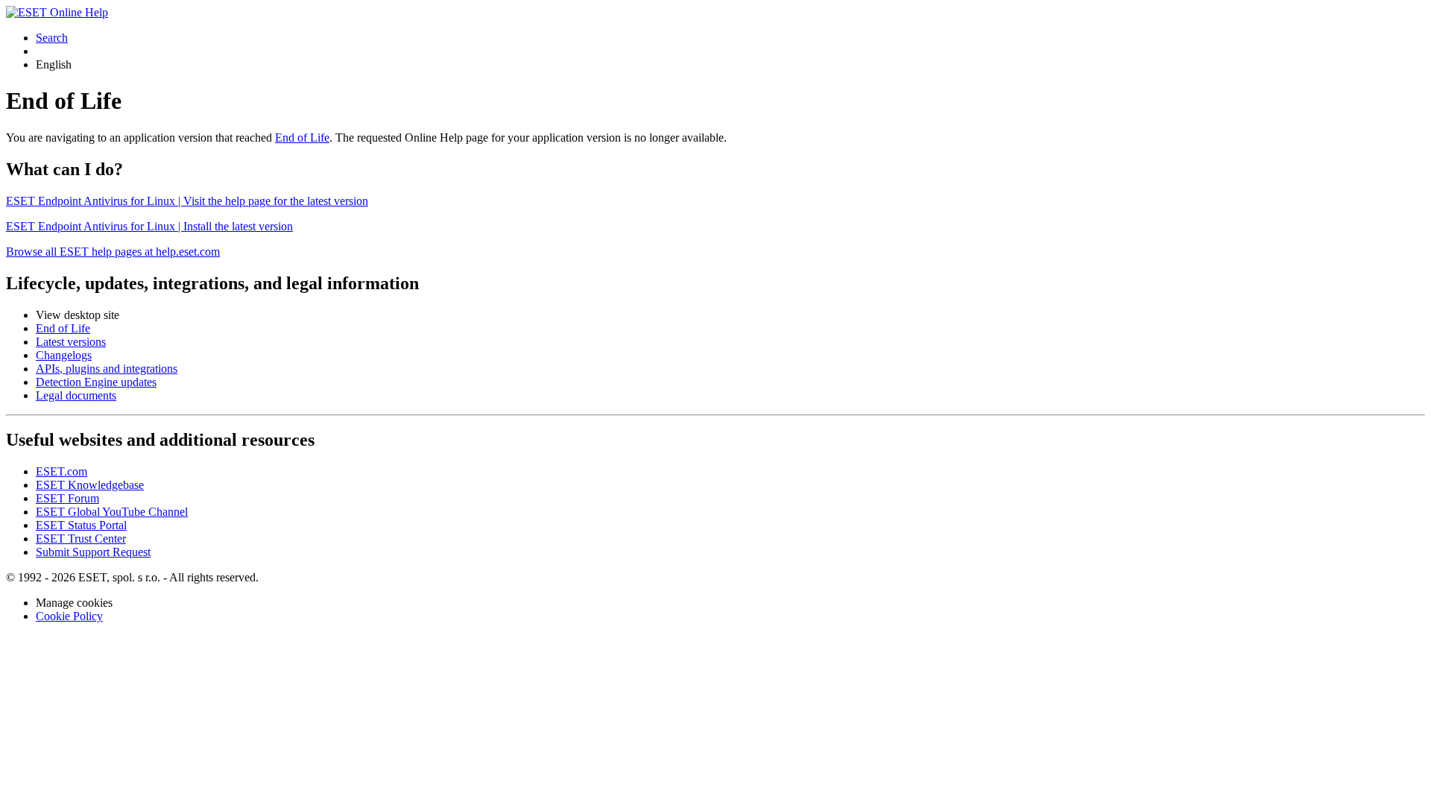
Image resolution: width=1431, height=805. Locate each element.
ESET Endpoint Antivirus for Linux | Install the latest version (149, 226)
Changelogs (64, 355)
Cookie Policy (69, 616)
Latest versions (71, 341)
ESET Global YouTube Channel (112, 511)
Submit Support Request (93, 552)
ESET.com (61, 471)
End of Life (302, 137)
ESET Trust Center (81, 538)
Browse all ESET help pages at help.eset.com (113, 251)
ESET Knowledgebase (90, 485)
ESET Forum (67, 498)
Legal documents (76, 395)
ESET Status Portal (81, 525)
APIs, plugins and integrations (106, 368)
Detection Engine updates (96, 382)
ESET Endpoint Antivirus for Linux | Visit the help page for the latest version (187, 201)
